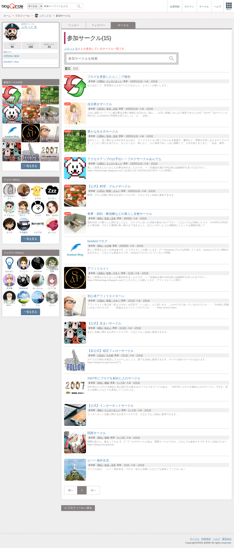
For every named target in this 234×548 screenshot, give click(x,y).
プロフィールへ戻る (79, 507)
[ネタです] (37, 224)
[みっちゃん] (37, 280)
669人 (100, 218)
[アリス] (37, 207)
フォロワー (98, 25)
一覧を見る (30, 165)
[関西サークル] (75, 452)
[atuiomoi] (37, 263)
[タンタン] (51, 190)
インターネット (114, 81)
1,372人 (101, 191)
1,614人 (101, 355)
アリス (38, 215)
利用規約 (206, 539)
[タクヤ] (9, 224)
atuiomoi (38, 271)
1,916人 (101, 300)
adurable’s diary (11, 61)
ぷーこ (52, 305)
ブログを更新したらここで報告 (11, 102)
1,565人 (101, 273)
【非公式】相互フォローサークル (30, 159)
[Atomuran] (23, 280)
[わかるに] (9, 263)
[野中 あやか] (51, 207)
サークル (194, 539)
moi (23, 198)
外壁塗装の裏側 (11, 56)
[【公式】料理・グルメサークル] (75, 205)
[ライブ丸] (51, 280)
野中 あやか (52, 215)
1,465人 (101, 163)
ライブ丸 (52, 288)
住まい (107, 328)
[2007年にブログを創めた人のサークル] (75, 397)
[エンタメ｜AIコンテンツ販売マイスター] (23, 207)
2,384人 (101, 136)
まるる (38, 198)
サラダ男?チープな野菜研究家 (52, 269)
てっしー (24, 271)
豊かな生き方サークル (49, 102)
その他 (107, 245)
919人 (100, 382)
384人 (100, 410)
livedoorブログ (12, 141)
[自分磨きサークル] (75, 123)
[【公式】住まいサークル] (75, 342)
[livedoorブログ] (75, 260)
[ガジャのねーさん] (9, 190)
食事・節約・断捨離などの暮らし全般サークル (49, 120)
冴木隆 (9, 288)
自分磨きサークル (30, 103)
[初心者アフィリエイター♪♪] (75, 315)
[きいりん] (51, 224)
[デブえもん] (9, 207)
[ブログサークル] (12, 6)
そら (38, 305)
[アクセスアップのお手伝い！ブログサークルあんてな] (75, 178)
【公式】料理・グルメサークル (30, 121)
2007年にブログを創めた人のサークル (49, 158)
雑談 (106, 382)
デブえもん (9, 215)
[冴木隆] (9, 280)
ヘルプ (216, 539)
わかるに (9, 271)
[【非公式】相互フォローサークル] (75, 370)
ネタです (38, 232)
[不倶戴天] (23, 224)
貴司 (24, 305)
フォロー (73, 25)
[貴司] (23, 297)
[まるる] (37, 190)
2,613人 (101, 108)
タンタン (52, 198)
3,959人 (101, 81)
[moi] (23, 190)
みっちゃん (38, 288)
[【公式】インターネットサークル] (75, 424)
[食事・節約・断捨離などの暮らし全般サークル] (75, 233)
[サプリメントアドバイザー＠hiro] (9, 297)
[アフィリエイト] (75, 287)
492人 (100, 245)
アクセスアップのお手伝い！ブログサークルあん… (11, 120)
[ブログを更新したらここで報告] (75, 96)
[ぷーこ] (51, 297)
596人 (100, 465)
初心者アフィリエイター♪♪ (49, 140)
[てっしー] (23, 263)
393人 (100, 437)
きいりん (52, 232)
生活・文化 (112, 108)
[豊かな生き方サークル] (75, 150)
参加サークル (49, 45)
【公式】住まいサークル (11, 159)
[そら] (37, 297)
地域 (106, 437)
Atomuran (23, 288)
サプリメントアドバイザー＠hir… (9, 303)
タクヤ (9, 232)
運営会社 (227, 539)
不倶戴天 (24, 232)
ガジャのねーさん (9, 197)
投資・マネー (113, 273)
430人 (100, 328)
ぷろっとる (71, 48)
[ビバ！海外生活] (75, 479)
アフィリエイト (30, 141)
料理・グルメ (113, 191)
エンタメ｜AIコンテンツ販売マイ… (23, 213)
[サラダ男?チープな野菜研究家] (51, 263)
